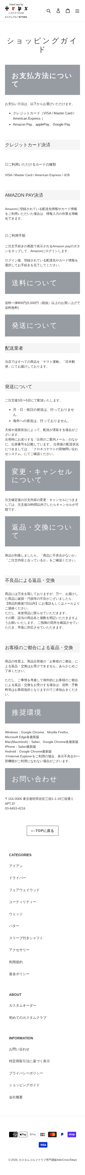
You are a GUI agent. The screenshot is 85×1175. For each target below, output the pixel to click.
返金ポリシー (19, 974)
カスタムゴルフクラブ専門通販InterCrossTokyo (48, 1160)
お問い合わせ (19, 1049)
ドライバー (17, 878)
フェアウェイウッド (24, 890)
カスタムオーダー (22, 1005)
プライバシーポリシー (26, 1073)
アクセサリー (19, 950)
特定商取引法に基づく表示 (29, 1061)
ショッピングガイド (24, 1085)
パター (14, 926)
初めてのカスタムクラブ (27, 1017)
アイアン (16, 866)
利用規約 (16, 962)
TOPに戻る (45, 831)
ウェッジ (16, 914)
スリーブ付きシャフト (26, 938)
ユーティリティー (22, 902)
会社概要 (16, 1097)
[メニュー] (77, 11)
